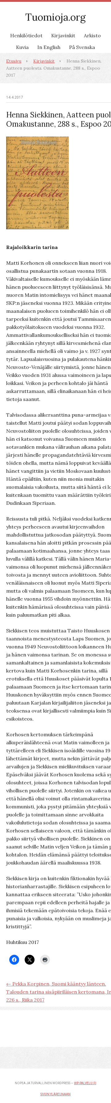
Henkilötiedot (26, 35)
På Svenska (82, 47)
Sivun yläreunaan (55, 1094)
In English (48, 47)
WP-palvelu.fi (85, 1083)
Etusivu (13, 61)
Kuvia (22, 47)
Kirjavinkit (63, 35)
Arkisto (92, 35)
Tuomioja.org (55, 17)
